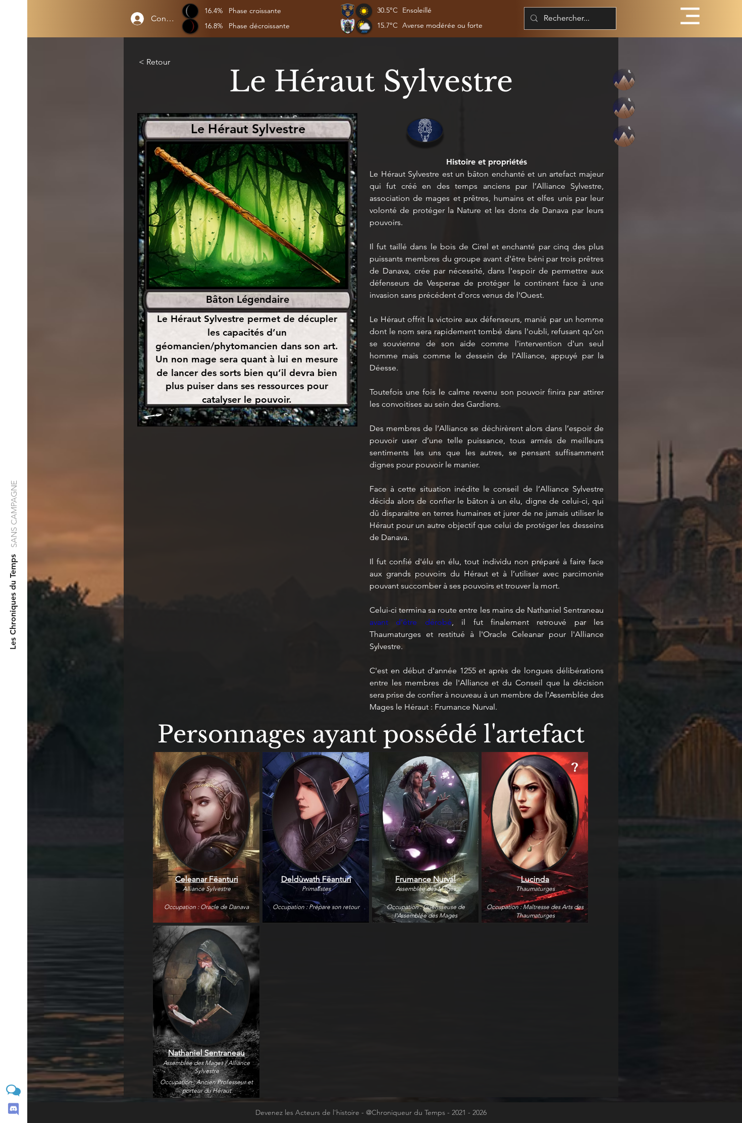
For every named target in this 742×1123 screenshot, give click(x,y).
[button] (690, 16)
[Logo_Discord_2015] (13, 1109)
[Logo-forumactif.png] (13, 1090)
